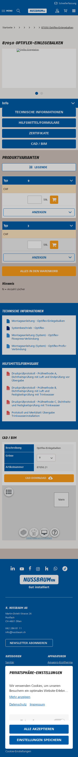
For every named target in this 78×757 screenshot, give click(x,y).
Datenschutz (18, 704)
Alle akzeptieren (39, 729)
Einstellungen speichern (39, 740)
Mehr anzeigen (19, 697)
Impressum (37, 704)
